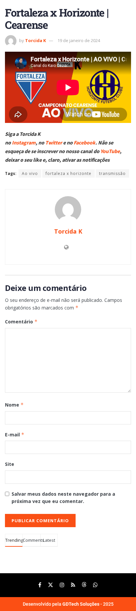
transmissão (112, 173)
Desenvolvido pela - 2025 (68, 604)
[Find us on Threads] (84, 585)
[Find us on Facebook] (39, 585)
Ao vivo (30, 173)
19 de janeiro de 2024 (78, 40)
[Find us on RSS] (73, 585)
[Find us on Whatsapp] (95, 585)
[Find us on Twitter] (50, 585)
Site (9, 464)
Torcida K (35, 40)
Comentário (21, 321)
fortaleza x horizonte (68, 173)
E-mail (14, 434)
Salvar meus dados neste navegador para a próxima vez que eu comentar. (63, 497)
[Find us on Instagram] (62, 585)
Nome (14, 405)
